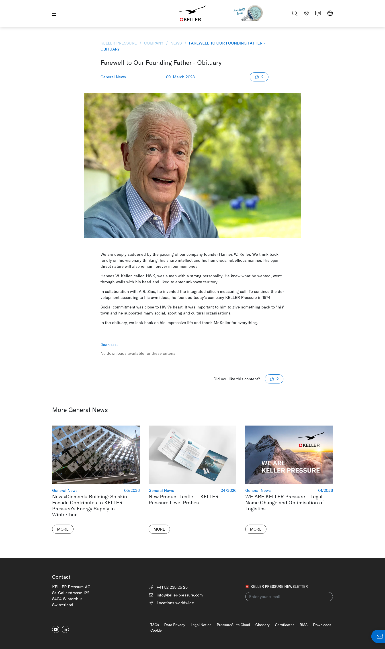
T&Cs (154, 625)
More (63, 529)
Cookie (156, 630)
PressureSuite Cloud (233, 625)
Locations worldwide (175, 602)
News (176, 43)
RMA (304, 625)
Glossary (262, 625)
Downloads (322, 625)
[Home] (192, 13)
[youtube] (55, 629)
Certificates (284, 625)
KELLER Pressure (119, 43)
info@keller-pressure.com (179, 595)
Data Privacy (174, 625)
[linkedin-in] (65, 629)
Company (153, 43)
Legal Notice (201, 625)
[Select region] (330, 13)
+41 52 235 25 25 (172, 587)
